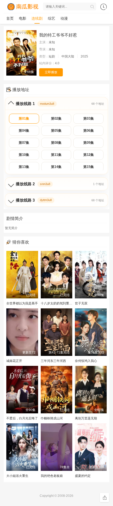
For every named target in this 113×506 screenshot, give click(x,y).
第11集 (56, 155)
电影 (22, 18)
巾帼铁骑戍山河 (52, 418)
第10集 (24, 155)
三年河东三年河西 (53, 361)
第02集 (56, 118)
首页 (10, 18)
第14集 (56, 167)
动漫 (64, 18)
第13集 (24, 167)
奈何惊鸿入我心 (86, 361)
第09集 (88, 143)
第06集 (88, 131)
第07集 (24, 143)
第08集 (56, 143)
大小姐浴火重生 (17, 476)
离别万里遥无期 (86, 418)
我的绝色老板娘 (52, 476)
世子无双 (81, 303)
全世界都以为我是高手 (22, 303)
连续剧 (37, 18)
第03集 (88, 118)
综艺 (51, 18)
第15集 (88, 167)
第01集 (24, 118)
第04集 (24, 131)
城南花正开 (14, 361)
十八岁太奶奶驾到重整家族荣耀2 (64, 303)
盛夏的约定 (83, 476)
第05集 (56, 131)
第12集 (88, 155)
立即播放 (51, 72)
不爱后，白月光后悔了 (22, 418)
